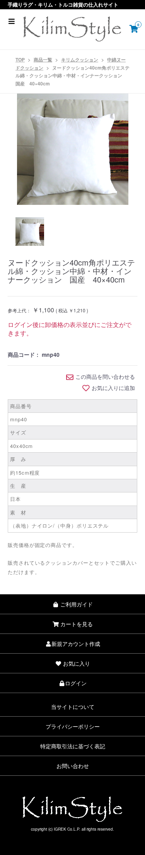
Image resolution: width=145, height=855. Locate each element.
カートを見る (76, 624)
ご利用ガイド (76, 604)
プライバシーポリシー (73, 726)
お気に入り (75, 663)
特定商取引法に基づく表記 (72, 746)
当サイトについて (72, 706)
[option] (72, 149)
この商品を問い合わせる (105, 377)
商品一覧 (43, 59)
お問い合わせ (72, 766)
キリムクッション (79, 59)
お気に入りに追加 (113, 388)
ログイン (76, 683)
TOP (20, 59)
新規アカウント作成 (75, 643)
